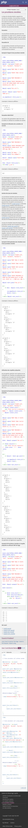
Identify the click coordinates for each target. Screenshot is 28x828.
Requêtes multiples (7, 804)
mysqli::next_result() (8, 632)
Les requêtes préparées (8, 801)
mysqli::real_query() (13, 226)
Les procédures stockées (8, 802)
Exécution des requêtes (8, 799)
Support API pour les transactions (10, 806)
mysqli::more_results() (9, 633)
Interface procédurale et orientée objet (12, 795)
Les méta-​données (7, 808)
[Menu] (26, 2)
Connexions (5, 797)
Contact (12, 822)
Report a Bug (12, 643)
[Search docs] (23, 2)
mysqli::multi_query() (7, 228)
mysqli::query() (16, 203)
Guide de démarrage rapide (10, 793)
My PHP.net (5, 822)
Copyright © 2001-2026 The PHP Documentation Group (11, 817)
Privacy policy (18, 826)
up (2, 652)
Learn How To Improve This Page (10, 641)
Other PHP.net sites (7, 826)
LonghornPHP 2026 (14, 5)
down (4, 652)
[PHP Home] (4, 2)
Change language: (11, 9)
